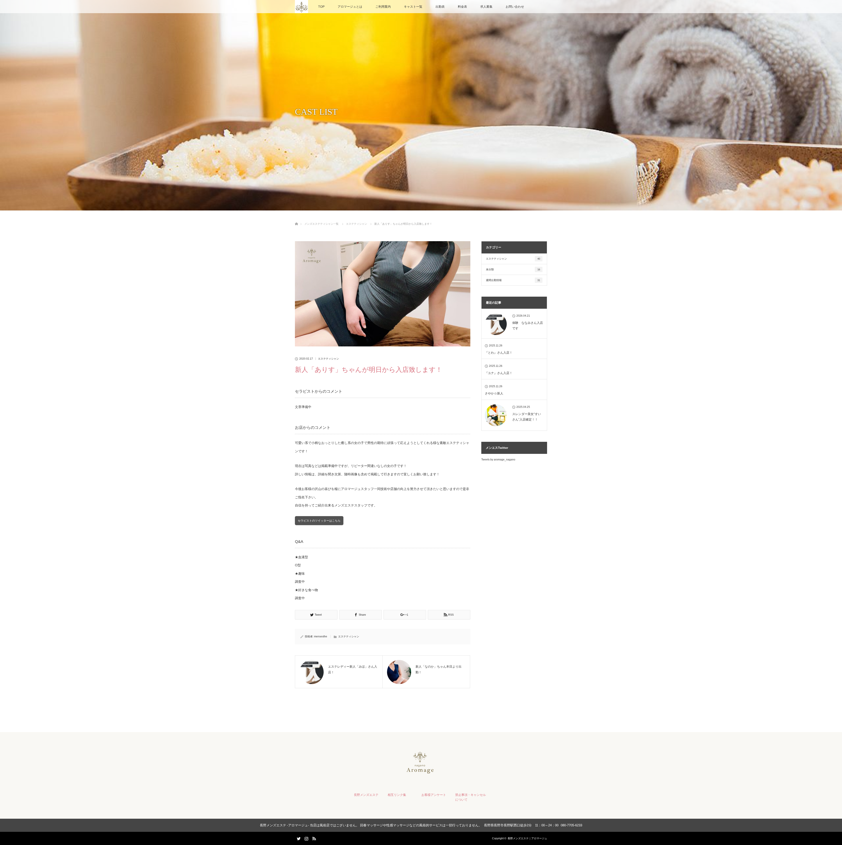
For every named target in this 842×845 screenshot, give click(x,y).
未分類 (513, 269)
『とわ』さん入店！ (498, 352)
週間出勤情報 (513, 280)
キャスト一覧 (413, 6)
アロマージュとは (350, 6)
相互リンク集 (397, 795)
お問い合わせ (515, 6)
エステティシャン (328, 358)
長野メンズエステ (366, 795)
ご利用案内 (383, 6)
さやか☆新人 (494, 393)
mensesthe (320, 636)
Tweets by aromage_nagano (498, 459)
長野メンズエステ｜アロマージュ (527, 838)
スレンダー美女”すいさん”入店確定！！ (526, 416)
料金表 (462, 6)
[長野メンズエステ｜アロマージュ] (421, 773)
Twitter (298, 837)
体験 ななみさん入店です (527, 325)
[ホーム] (296, 218)
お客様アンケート (433, 795)
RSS (313, 837)
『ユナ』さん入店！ (498, 373)
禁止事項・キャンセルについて (470, 797)
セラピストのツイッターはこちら (319, 520)
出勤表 (440, 6)
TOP (321, 6)
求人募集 (486, 6)
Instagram (306, 837)
